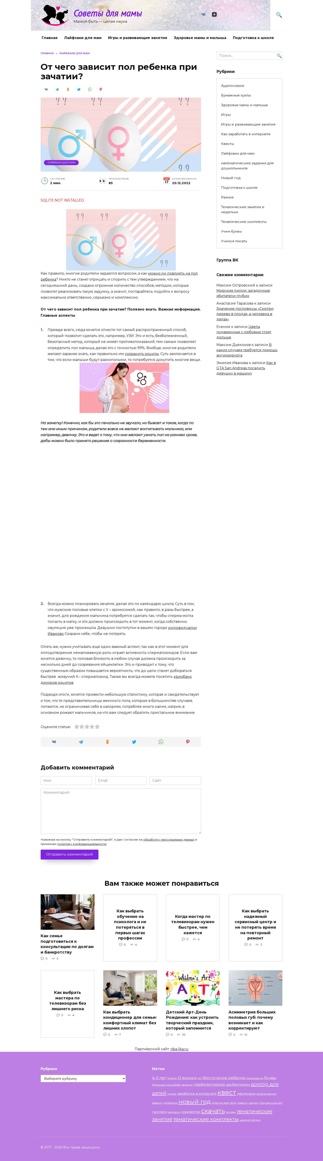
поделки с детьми (248, 1103)
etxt (200, 1078)
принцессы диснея (270, 1103)
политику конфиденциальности (82, 844)
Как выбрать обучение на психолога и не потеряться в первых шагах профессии (130, 924)
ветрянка (187, 1084)
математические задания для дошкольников (247, 165)
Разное (227, 197)
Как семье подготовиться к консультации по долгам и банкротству (67, 944)
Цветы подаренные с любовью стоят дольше (243, 332)
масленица (246, 1094)
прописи (159, 1112)
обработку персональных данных (168, 839)
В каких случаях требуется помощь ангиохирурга (247, 350)
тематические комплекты (206, 1119)
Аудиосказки (232, 85)
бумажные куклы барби (166, 1084)
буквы (270, 1077)
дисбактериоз (238, 1085)
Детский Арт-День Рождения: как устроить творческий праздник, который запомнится (192, 1019)
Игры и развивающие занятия (137, 38)
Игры (226, 115)
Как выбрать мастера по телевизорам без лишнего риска (67, 1000)
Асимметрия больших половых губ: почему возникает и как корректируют (252, 1019)
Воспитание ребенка (224, 1077)
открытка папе (220, 1103)
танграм (231, 1112)
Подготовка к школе (253, 38)
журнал (171, 1094)
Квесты (227, 144)
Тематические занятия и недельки (242, 209)
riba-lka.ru (180, 1049)
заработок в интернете (197, 1094)
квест (227, 1092)
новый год (194, 1101)
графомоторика (209, 1084)
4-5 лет (159, 1077)
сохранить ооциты (142, 354)
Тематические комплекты (244, 222)
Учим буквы (231, 231)
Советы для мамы (108, 13)
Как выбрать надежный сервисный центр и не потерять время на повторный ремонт (255, 924)
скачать (213, 1111)
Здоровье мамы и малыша (200, 38)
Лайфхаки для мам (83, 38)
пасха (233, 1103)
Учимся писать (234, 241)
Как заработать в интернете (245, 134)
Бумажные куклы (236, 95)
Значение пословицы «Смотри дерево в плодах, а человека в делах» (245, 314)
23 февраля (187, 1078)
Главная (50, 38)
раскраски (174, 1112)
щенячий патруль (250, 1120)
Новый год (231, 178)
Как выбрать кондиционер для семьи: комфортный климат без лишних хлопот (130, 1019)
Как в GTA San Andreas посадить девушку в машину (246, 368)
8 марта (172, 1078)
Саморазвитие (254, 1078)
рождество (190, 1112)
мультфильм (170, 1103)
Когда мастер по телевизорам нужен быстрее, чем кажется (192, 924)
